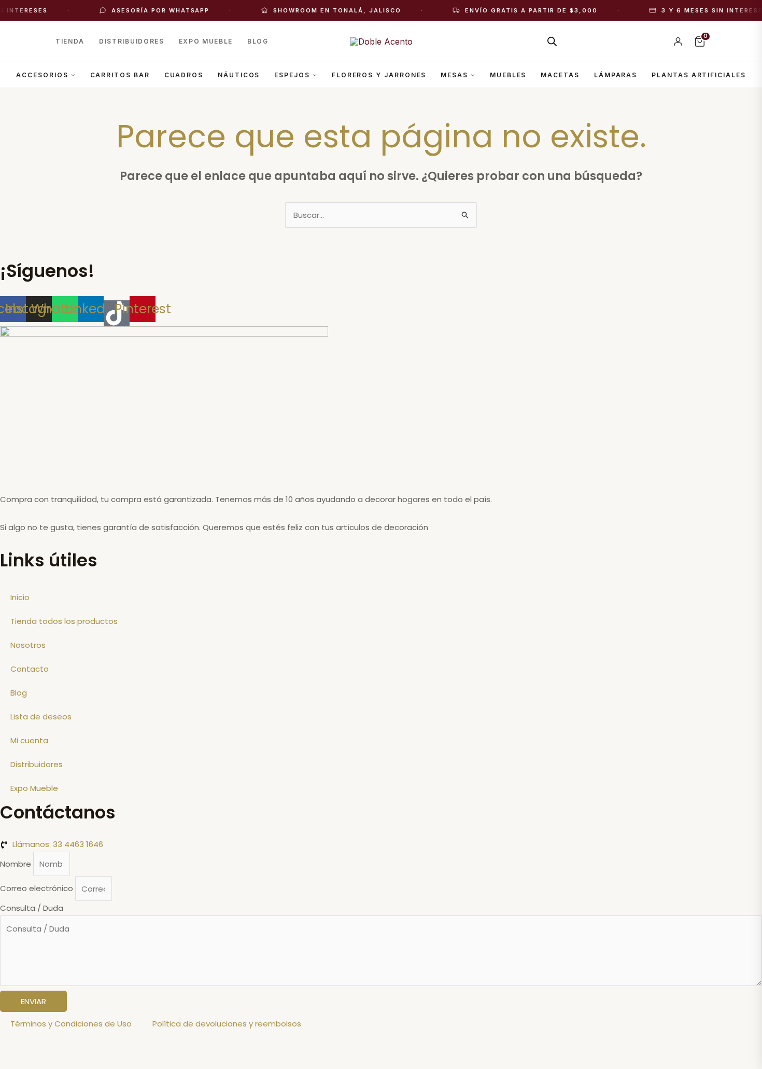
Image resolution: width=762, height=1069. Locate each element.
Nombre (16, 863)
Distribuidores (131, 41)
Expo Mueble (206, 41)
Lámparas (615, 75)
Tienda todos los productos (64, 621)
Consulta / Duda (31, 908)
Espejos (291, 75)
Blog (258, 41)
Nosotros (28, 645)
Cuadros (183, 75)
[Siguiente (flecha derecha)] (64, 1062)
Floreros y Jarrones (379, 75)
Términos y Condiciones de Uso (71, 1023)
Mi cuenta (29, 740)
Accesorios (42, 75)
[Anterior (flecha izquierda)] (20, 1062)
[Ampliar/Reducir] (20, 1045)
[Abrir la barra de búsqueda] (552, 41)
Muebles (508, 75)
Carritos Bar (120, 75)
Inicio (20, 597)
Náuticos (239, 75)
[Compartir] (108, 1045)
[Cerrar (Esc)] (151, 1045)
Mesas (454, 75)
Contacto (29, 668)
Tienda (69, 41)
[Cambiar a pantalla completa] (64, 1045)
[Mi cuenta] (678, 41)
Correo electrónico (37, 888)
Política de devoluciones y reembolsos (226, 1023)
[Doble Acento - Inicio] (381, 41)
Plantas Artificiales (698, 75)
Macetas (560, 75)
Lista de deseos (41, 716)
